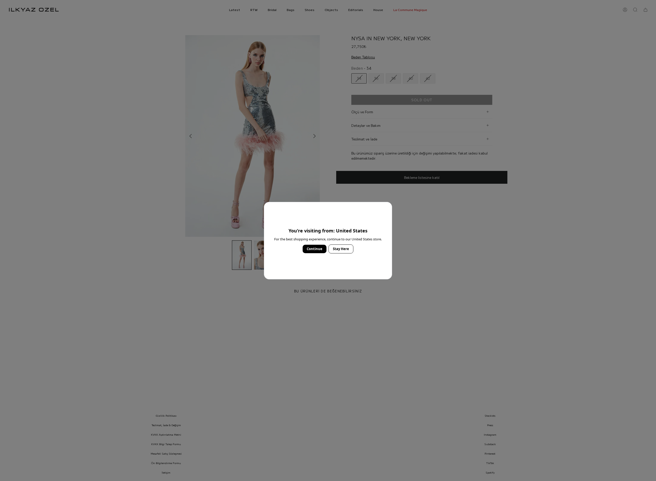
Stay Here (341, 249)
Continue (314, 249)
